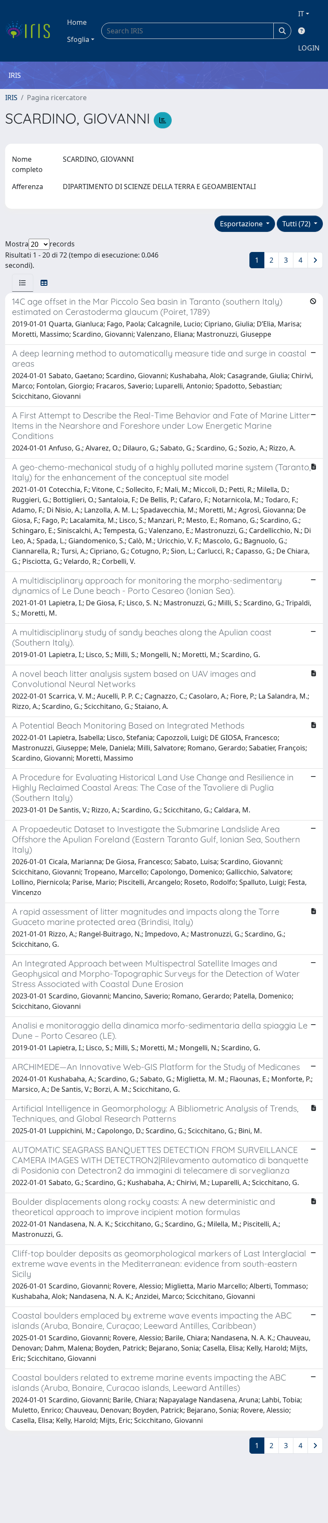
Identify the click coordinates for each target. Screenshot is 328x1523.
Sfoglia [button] (78, 39)
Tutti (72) (297, 223)
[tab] (22, 283)
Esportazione (242, 223)
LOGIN (308, 48)
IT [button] (301, 13)
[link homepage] (31, 30)
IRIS (11, 97)
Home (77, 22)
